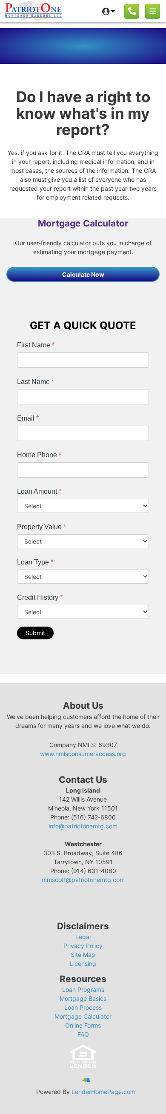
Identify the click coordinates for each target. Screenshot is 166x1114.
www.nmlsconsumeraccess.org (83, 753)
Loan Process (83, 1007)
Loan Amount (39, 491)
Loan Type (35, 562)
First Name (35, 345)
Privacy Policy (83, 945)
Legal (83, 936)
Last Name (35, 381)
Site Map (83, 954)
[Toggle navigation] (152, 11)
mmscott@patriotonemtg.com (83, 879)
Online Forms (83, 1025)
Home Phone (39, 454)
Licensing (83, 963)
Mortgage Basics (83, 998)
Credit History (40, 597)
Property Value (41, 526)
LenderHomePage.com (103, 1091)
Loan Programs (83, 989)
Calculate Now (83, 274)
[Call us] (131, 11)
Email (28, 418)
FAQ (83, 1034)
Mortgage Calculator (83, 1016)
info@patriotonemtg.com (83, 826)
